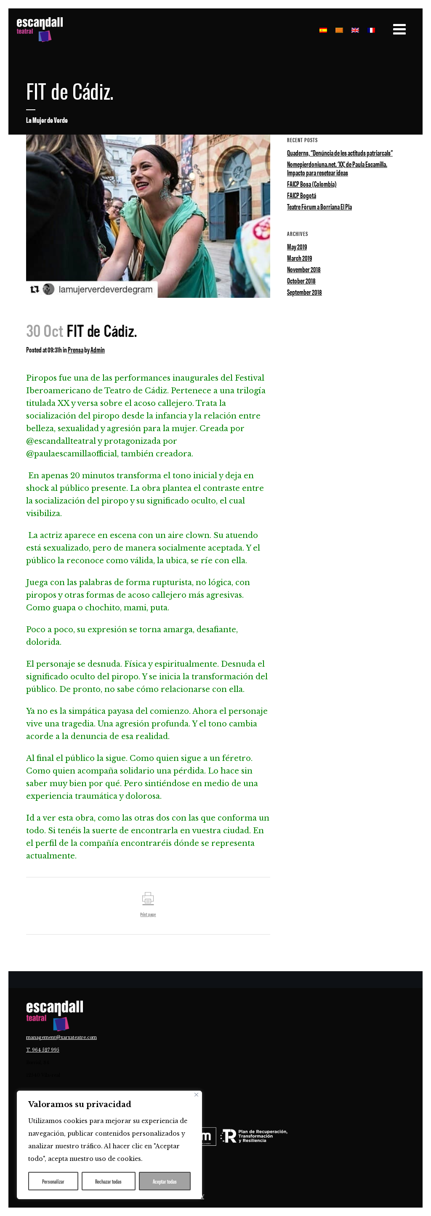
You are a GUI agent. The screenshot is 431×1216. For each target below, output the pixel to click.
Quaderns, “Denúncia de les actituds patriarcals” (340, 152)
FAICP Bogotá (301, 195)
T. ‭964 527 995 (42, 1050)
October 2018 (301, 280)
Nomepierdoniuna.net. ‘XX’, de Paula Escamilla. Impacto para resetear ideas (337, 168)
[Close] (196, 1095)
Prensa (75, 349)
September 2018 (304, 291)
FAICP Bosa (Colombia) (312, 183)
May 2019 (297, 246)
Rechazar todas (108, 1181)
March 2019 (299, 257)
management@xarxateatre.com (61, 1037)
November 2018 (304, 269)
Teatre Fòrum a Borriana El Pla (319, 206)
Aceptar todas (165, 1181)
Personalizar (53, 1181)
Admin (97, 349)
